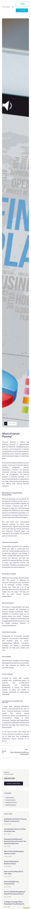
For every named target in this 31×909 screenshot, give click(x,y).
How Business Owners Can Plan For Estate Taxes (15, 830)
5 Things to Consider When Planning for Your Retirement (14, 903)
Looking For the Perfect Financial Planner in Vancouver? (15, 820)
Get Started (22, 10)
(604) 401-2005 (9, 778)
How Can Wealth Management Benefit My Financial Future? (14, 893)
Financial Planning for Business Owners (11, 862)
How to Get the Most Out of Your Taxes (13, 873)
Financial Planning (10, 800)
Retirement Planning (11, 802)
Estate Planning (10, 797)
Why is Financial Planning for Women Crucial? (14, 852)
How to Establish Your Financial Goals (11, 883)
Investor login (22, 4)
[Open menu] (13, 7)
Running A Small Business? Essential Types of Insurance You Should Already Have (15, 841)
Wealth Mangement (11, 805)
